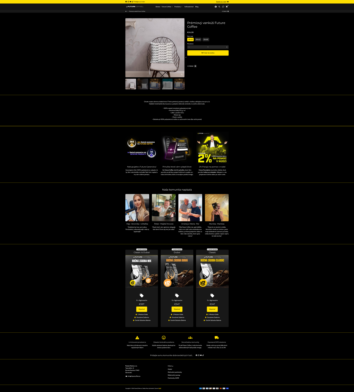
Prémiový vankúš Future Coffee (137, 11)
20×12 (198, 39)
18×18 (190, 39)
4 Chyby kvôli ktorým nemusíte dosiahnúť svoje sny (177, 5)
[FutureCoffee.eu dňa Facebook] (126, 2)
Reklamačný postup (174, 375)
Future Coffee (167, 7)
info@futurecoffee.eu (133, 376)
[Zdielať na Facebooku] (228, 11)
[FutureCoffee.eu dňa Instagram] (128, 2)
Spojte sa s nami (221, 2)
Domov (158, 7)
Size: (190, 36)
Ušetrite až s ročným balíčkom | (177, 3)
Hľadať (170, 369)
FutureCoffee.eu (138, 388)
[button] (208, 58)
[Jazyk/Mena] (223, 7)
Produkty (178, 7)
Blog (196, 7)
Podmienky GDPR (173, 378)
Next (182, 48)
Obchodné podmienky (175, 372)
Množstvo (190, 44)
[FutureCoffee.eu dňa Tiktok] (132, 2)
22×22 (206, 39)
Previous (128, 48)
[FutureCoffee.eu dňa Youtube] (130, 2)
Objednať (142, 309)
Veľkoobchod (189, 7)
